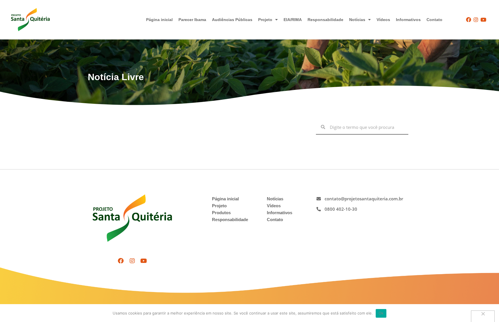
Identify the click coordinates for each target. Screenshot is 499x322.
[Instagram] (476, 19)
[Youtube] (483, 19)
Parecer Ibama (192, 19)
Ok (381, 313)
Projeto (265, 19)
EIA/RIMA (293, 19)
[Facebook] (468, 19)
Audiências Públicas (232, 19)
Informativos (408, 19)
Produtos (221, 212)
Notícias (357, 19)
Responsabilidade (325, 19)
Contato (434, 19)
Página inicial (159, 19)
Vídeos (383, 19)
